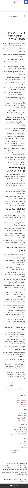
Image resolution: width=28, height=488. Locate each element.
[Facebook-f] (26, 2)
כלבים (11, 66)
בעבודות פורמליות (20, 294)
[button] (14, 11)
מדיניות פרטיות (17, 481)
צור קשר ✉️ (14, 486)
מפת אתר (24, 481)
